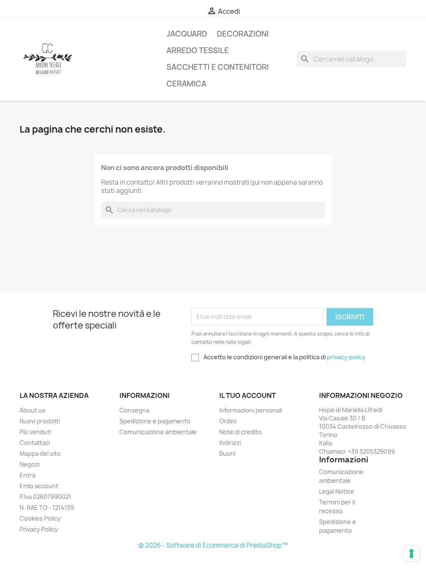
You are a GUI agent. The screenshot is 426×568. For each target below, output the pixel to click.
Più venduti (35, 432)
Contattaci (35, 443)
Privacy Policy (39, 529)
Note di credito (240, 432)
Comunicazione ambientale (158, 432)
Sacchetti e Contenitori (217, 67)
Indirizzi (230, 443)
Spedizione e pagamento (155, 421)
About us (32, 410)
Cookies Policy (40, 518)
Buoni (227, 453)
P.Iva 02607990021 (45, 497)
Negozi (30, 464)
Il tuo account (247, 395)
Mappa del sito (40, 453)
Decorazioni (243, 34)
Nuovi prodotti (40, 421)
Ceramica (186, 84)
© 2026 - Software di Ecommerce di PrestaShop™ (213, 545)
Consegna (134, 410)
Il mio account (39, 486)
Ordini (227, 421)
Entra (27, 475)
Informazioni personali (250, 410)
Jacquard (186, 34)
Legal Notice (336, 491)
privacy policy (346, 357)
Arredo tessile (197, 50)
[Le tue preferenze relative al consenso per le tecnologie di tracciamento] (411, 553)
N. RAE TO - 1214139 (47, 507)
